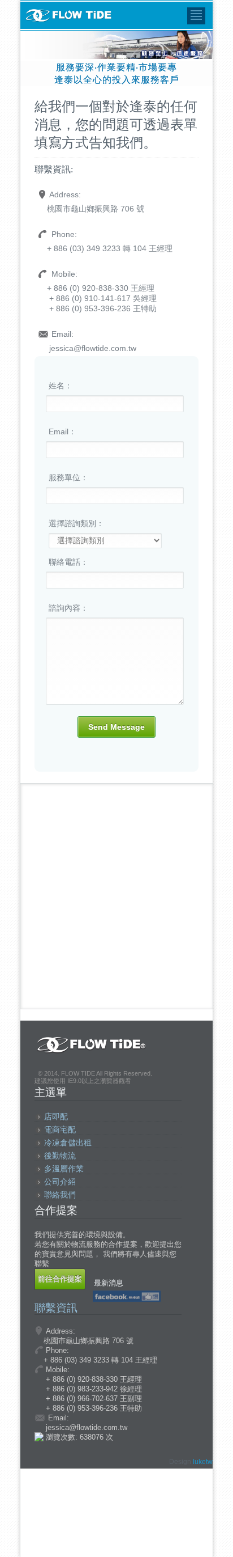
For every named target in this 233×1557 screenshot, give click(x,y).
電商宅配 (60, 1129)
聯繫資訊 (55, 1308)
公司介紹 (60, 1181)
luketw (203, 1462)
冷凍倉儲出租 (68, 1142)
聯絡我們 (60, 1194)
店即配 (56, 1116)
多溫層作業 (64, 1168)
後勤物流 (60, 1155)
